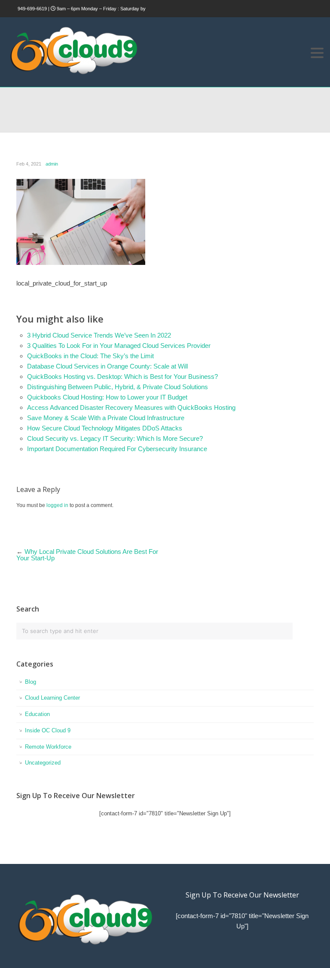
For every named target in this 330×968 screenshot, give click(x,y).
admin (52, 163)
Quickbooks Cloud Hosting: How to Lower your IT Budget (107, 397)
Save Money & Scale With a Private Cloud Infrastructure (105, 417)
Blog (30, 682)
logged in (57, 505)
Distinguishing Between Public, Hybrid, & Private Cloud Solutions (117, 386)
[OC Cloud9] (73, 73)
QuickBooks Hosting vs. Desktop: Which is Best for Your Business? (122, 376)
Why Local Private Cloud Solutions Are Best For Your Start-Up (87, 555)
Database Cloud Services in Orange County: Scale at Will (107, 366)
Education (37, 714)
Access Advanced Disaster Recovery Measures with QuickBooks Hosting (131, 407)
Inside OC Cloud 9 (47, 730)
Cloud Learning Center (52, 698)
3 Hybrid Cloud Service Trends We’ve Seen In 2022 (99, 335)
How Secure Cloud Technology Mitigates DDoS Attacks (104, 428)
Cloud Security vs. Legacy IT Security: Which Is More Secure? (115, 438)
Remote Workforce (48, 747)
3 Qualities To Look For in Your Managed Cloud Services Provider (119, 345)
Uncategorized (43, 762)
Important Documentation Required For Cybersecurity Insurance (117, 448)
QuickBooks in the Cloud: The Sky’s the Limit (90, 356)
